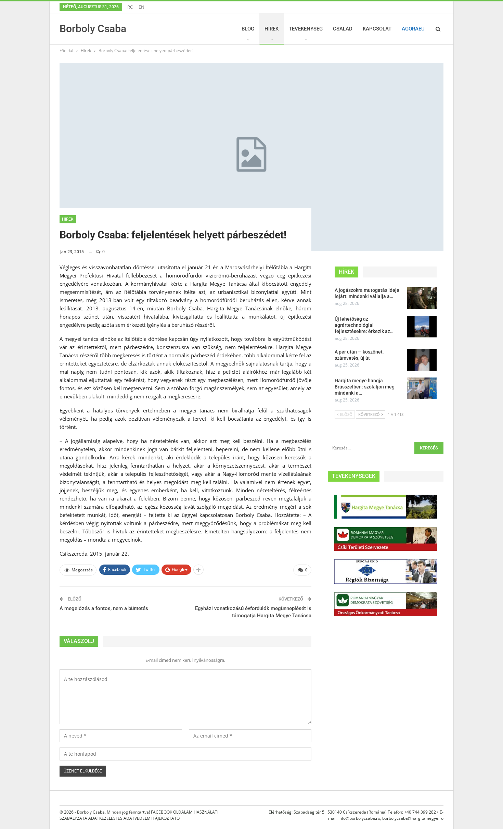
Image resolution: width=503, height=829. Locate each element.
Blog (248, 29)
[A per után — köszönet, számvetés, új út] (422, 360)
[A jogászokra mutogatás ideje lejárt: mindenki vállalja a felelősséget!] (422, 298)
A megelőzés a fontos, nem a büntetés (104, 608)
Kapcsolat (377, 29)
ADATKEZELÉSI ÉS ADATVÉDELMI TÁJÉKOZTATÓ (134, 818)
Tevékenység (306, 29)
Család (342, 29)
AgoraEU (413, 29)
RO (130, 7)
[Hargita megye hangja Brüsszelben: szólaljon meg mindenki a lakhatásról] (422, 388)
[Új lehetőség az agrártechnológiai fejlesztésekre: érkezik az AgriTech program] (422, 327)
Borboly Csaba (93, 29)
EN (141, 7)
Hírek (272, 29)
